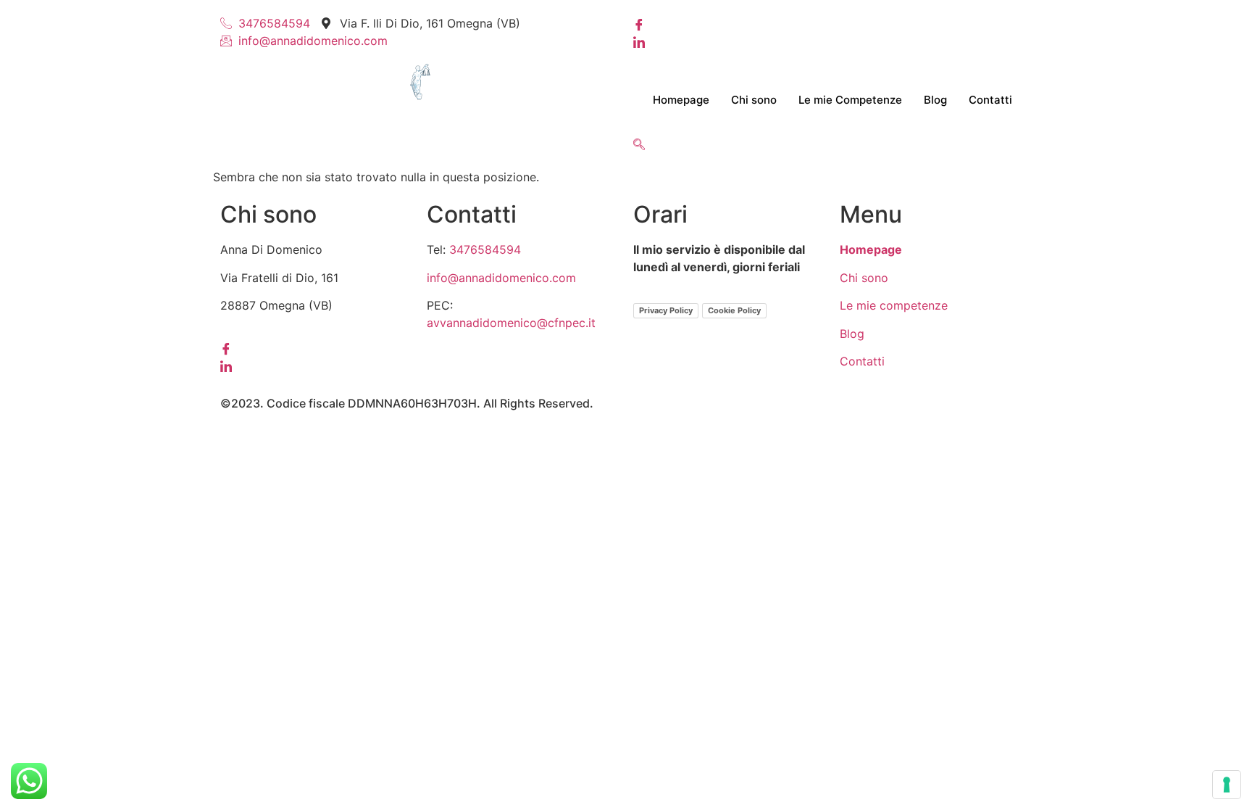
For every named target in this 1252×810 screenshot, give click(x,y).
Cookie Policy (734, 310)
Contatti (990, 100)
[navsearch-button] (639, 145)
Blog (935, 100)
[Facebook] (832, 23)
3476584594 (485, 249)
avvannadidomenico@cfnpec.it (511, 322)
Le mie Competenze (850, 100)
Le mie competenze (894, 305)
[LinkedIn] (832, 40)
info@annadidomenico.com (501, 277)
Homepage (681, 100)
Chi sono (754, 100)
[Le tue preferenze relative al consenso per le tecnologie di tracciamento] (1226, 784)
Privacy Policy (666, 310)
